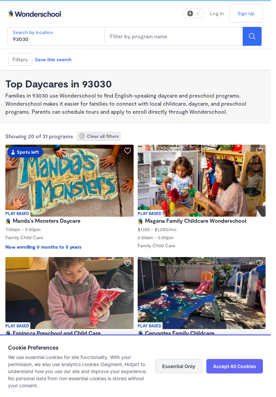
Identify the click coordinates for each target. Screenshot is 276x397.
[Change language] (193, 13)
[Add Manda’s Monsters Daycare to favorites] (128, 151)
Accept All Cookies (234, 366)
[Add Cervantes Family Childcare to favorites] (259, 263)
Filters (20, 59)
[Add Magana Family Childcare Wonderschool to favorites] (259, 151)
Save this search (53, 59)
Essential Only (178, 366)
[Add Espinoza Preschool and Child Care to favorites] (128, 263)
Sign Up (246, 13)
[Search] (252, 36)
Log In (217, 13)
